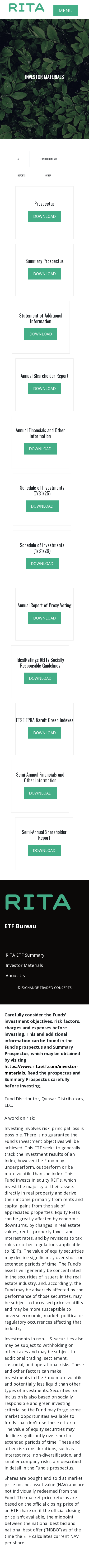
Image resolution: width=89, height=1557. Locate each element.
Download (44, 618)
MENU (66, 10)
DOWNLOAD (44, 216)
